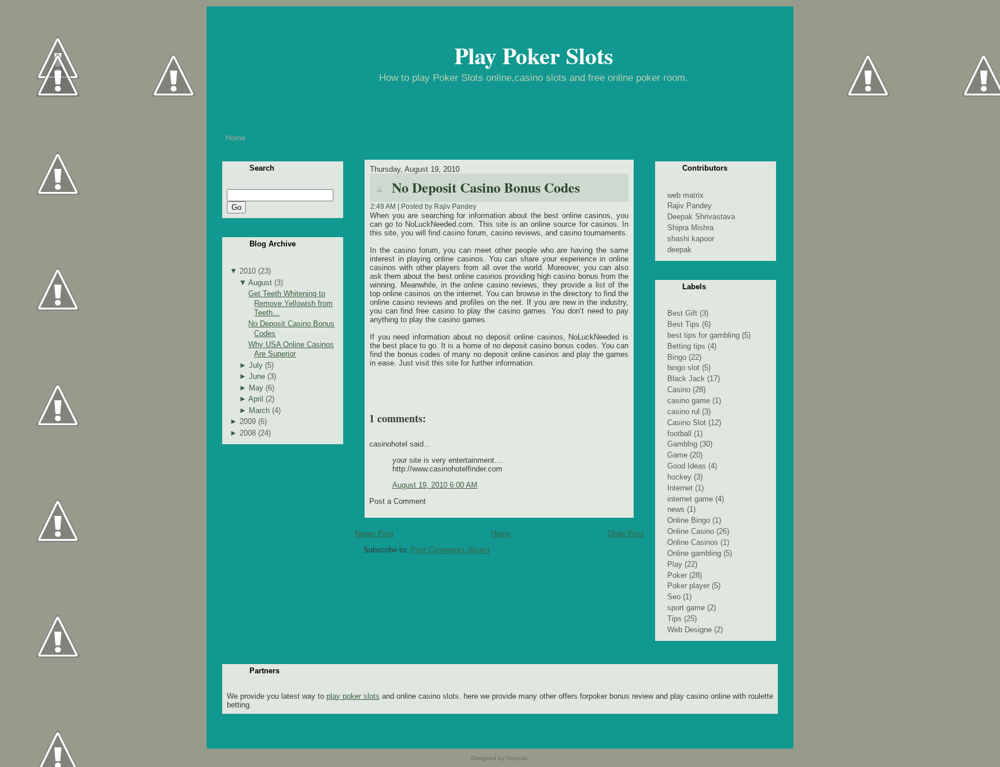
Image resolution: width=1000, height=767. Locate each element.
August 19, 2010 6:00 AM (434, 485)
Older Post (626, 533)
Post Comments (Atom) (450, 549)
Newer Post (374, 533)
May (256, 388)
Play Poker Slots (533, 55)
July (256, 365)
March (259, 410)
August (260, 282)
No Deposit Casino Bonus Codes (486, 187)
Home (500, 533)
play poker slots (353, 696)
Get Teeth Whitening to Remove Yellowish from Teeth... (290, 303)
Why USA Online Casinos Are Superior (291, 349)
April (255, 398)
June (257, 376)
